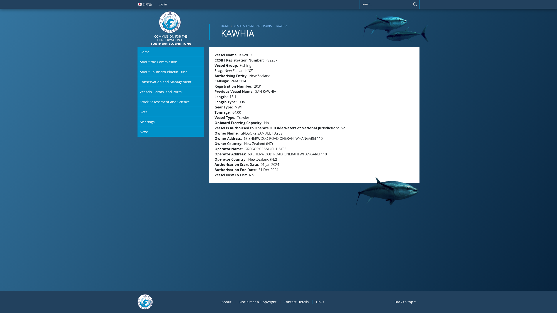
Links (320, 302)
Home (225, 26)
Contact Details (296, 302)
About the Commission (158, 62)
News (144, 132)
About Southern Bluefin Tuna (163, 72)
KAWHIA (281, 26)
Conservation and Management (165, 82)
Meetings (147, 122)
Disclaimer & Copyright (258, 302)
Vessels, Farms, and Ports (253, 26)
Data (144, 112)
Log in (162, 4)
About (226, 302)
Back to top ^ (405, 302)
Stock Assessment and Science (165, 102)
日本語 (145, 4)
